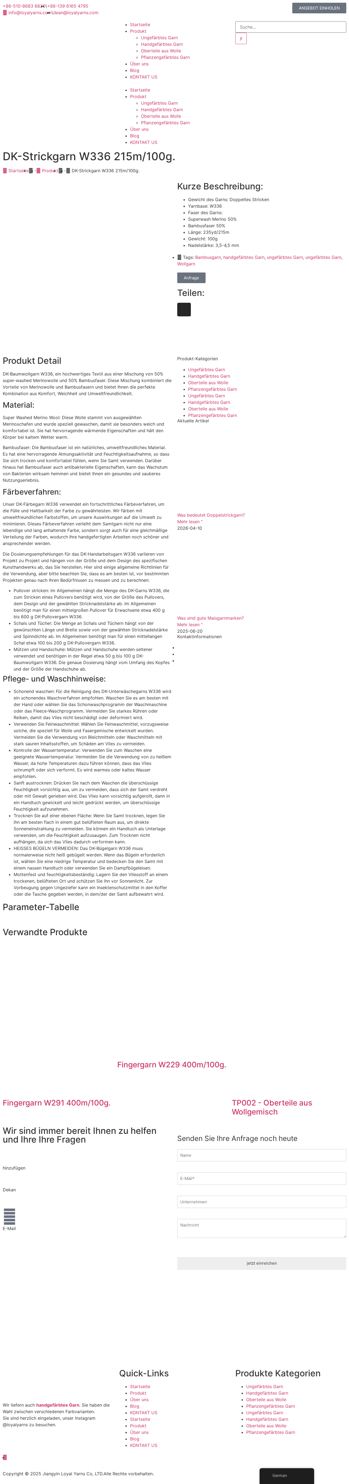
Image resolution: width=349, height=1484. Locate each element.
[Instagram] (184, 309)
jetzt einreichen (262, 1263)
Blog (134, 70)
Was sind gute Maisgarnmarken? (210, 618)
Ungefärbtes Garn (159, 37)
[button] (174, 83)
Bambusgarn (208, 257)
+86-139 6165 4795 (23, 1203)
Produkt (138, 31)
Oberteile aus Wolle (161, 50)
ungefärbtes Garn (285, 257)
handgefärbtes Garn (243, 257)
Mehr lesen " (190, 521)
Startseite (140, 24)
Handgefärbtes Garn (162, 44)
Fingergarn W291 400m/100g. (57, 1102)
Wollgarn (186, 263)
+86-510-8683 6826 (24, 1196)
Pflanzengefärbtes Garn (165, 57)
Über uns (139, 63)
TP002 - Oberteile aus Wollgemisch (272, 1107)
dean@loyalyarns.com (25, 1241)
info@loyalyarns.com (24, 1235)
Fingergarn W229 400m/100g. (171, 1064)
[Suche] (241, 38)
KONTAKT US (143, 77)
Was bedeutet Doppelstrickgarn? (211, 515)
